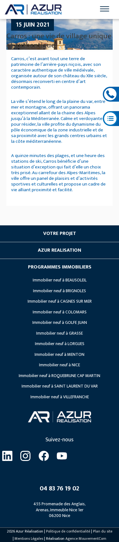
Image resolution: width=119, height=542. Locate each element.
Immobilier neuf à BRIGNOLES (59, 290)
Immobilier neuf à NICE (59, 365)
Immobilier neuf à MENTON (59, 354)
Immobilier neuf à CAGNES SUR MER (60, 301)
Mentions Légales (29, 538)
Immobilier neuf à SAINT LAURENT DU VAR (60, 386)
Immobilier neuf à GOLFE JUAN (59, 322)
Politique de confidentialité (68, 531)
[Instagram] (25, 456)
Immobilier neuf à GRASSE (59, 333)
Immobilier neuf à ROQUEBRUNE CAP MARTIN (59, 375)
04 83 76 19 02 (59, 488)
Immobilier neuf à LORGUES (59, 343)
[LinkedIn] (7, 456)
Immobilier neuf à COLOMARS (60, 312)
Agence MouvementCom (85, 538)
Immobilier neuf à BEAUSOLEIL (60, 280)
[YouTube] (62, 456)
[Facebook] (43, 456)
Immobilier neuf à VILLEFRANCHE (59, 397)
